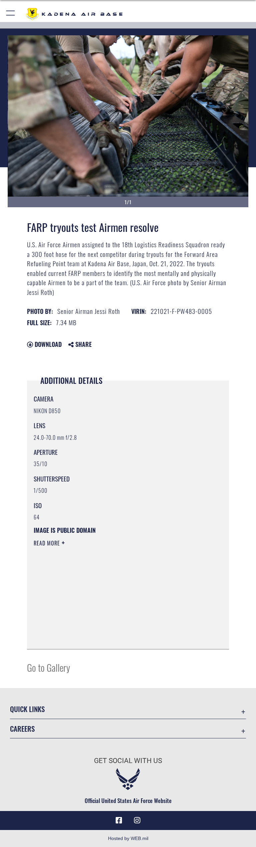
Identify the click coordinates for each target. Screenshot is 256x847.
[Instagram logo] (137, 820)
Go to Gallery (48, 667)
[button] (11, 14)
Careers (22, 728)
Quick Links (27, 709)
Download (47, 344)
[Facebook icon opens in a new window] (119, 820)
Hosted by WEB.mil (128, 838)
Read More (48, 543)
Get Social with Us (128, 761)
